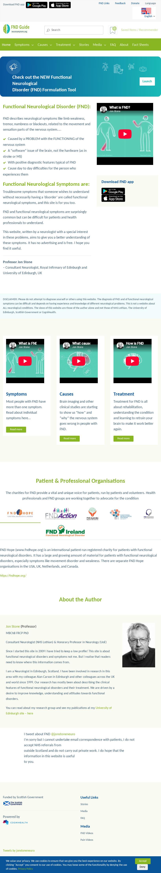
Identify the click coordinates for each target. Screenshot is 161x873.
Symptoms (22, 45)
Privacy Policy (25, 868)
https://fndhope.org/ (13, 575)
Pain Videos (86, 840)
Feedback (120, 3)
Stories (84, 45)
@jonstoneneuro (63, 734)
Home (6, 45)
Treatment (63, 45)
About (124, 45)
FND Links (104, 3)
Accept (143, 861)
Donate (135, 3)
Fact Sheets (140, 45)
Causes (43, 45)
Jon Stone (13, 627)
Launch (147, 81)
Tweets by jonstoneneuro (19, 850)
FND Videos (86, 833)
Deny (142, 867)
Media (97, 45)
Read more (16, 429)
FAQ (113, 45)
